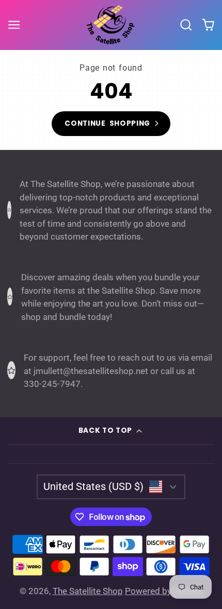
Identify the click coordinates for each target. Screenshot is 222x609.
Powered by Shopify (164, 591)
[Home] (111, 24)
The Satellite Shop (88, 591)
